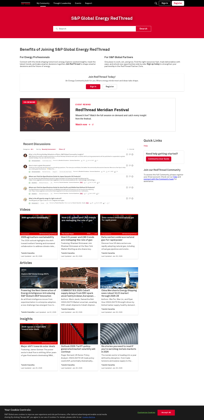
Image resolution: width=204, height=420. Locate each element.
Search (143, 29)
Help (146, 146)
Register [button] (110, 87)
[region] (102, 413)
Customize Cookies (146, 413)
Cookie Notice (88, 417)
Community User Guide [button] (158, 159)
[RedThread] (25, 3)
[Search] (155, 3)
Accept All (166, 413)
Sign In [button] (93, 87)
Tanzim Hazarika (27, 253)
